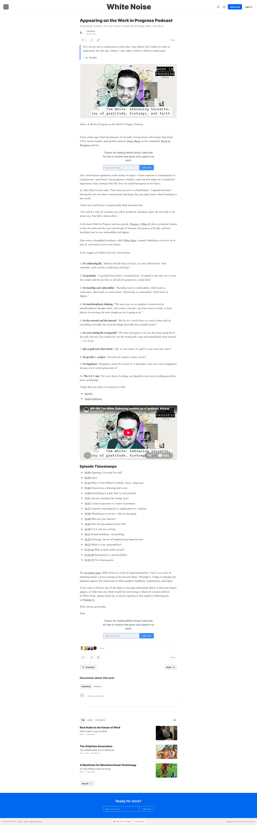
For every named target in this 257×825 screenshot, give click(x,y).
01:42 (88, 483)
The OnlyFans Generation (96, 746)
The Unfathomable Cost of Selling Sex (97, 750)
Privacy (19, 821)
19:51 (88, 498)
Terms (26, 821)
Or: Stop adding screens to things (95, 768)
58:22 (88, 545)
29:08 (88, 514)
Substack (229, 821)
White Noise (130, 240)
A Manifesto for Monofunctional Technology (108, 765)
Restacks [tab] (97, 686)
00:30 (88, 478)
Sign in (248, 6)
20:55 (88, 504)
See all (85, 783)
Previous (90, 667)
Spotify (89, 394)
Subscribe (235, 6)
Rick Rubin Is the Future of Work (100, 727)
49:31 (88, 534)
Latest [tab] (90, 720)
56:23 (88, 539)
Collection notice (36, 821)
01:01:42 (89, 550)
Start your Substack (123, 821)
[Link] (76, 466)
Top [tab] (82, 720)
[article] (128, 733)
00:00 (88, 473)
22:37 (88, 509)
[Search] (218, 7)
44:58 (88, 529)
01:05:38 (89, 555)
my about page (92, 573)
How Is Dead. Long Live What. (93, 731)
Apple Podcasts (93, 399)
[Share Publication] (224, 7)
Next (168, 667)
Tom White (90, 31)
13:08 (88, 493)
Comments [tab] (86, 686)
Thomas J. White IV (140, 224)
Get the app (139, 821)
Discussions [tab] (100, 720)
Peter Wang (133, 141)
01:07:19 (89, 560)
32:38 (88, 519)
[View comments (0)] (92, 40)
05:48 (88, 488)
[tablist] (91, 686)
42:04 (88, 524)
